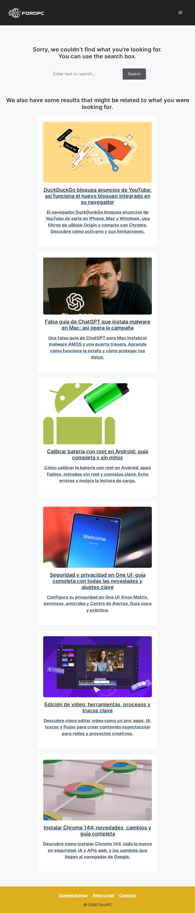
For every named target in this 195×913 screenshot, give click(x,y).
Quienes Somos (73, 895)
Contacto (127, 895)
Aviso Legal (103, 895)
